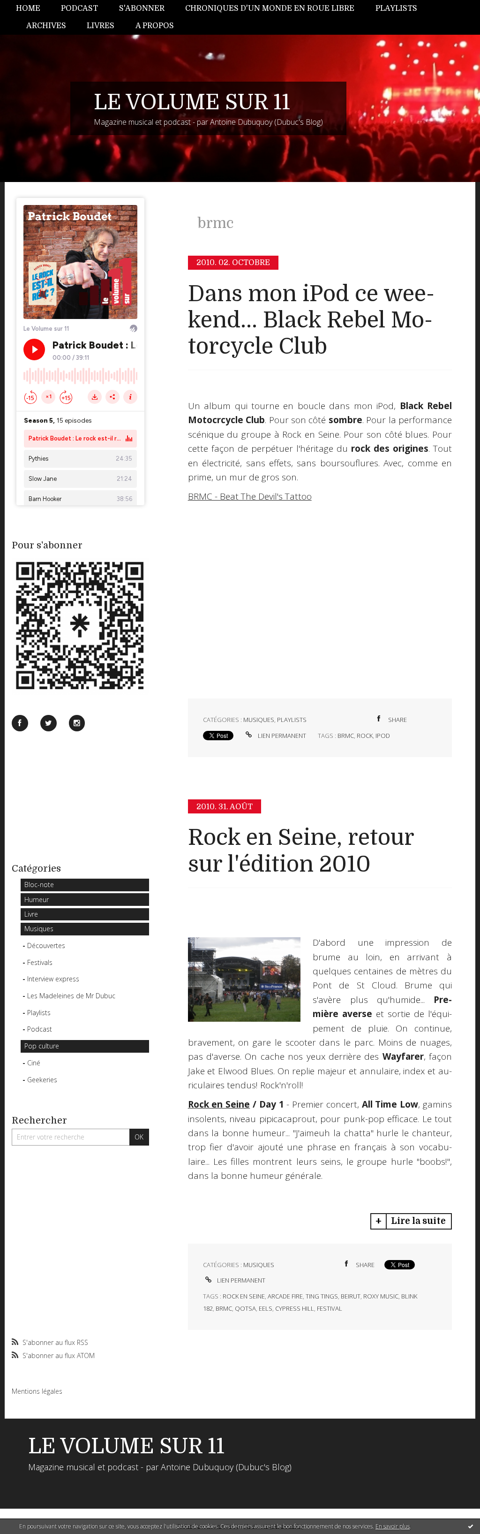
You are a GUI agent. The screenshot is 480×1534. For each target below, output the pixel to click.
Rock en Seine (219, 1104)
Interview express (53, 978)
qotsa (245, 1308)
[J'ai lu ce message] (470, 1526)
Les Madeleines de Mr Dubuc (71, 995)
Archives (46, 26)
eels (265, 1308)
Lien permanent (281, 735)
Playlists (396, 8)
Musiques (38, 928)
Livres (100, 26)
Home (28, 8)
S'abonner (142, 8)
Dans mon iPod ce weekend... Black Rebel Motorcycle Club (311, 320)
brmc (346, 735)
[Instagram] (77, 723)
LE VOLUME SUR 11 (192, 102)
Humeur (36, 899)
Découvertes (46, 945)
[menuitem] (33, 8)
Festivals (39, 962)
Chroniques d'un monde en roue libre (269, 8)
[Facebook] (20, 723)
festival (329, 1308)
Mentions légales (37, 1391)
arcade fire (285, 1296)
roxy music (380, 1296)
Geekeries (42, 1079)
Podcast (79, 8)
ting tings (322, 1296)
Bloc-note (39, 884)
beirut (350, 1296)
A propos (154, 26)
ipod (382, 735)
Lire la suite (418, 1221)
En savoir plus (392, 1526)
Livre (31, 914)
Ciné (33, 1062)
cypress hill (294, 1308)
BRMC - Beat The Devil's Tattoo (250, 496)
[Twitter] (48, 723)
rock (365, 735)
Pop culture (41, 1045)
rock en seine (244, 1296)
